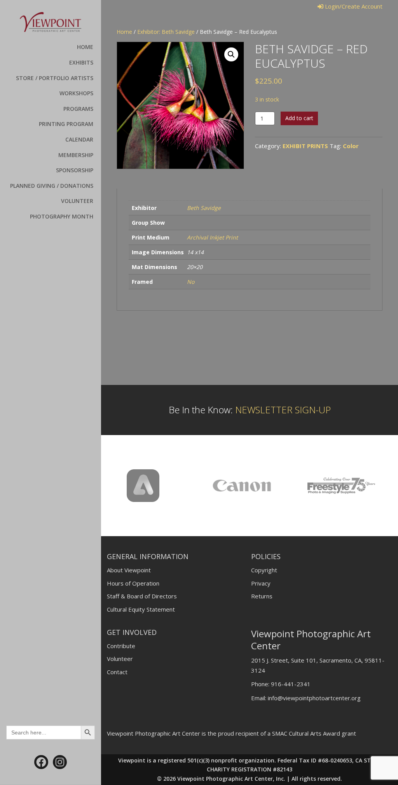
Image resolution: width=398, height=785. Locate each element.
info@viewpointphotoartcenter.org (314, 698)
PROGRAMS (78, 108)
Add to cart (299, 118)
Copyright (264, 570)
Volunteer (120, 659)
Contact (117, 672)
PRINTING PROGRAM (66, 124)
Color (351, 146)
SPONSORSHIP (74, 170)
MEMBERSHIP (75, 155)
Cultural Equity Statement (141, 609)
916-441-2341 (291, 684)
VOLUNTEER (77, 201)
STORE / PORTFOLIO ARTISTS (54, 78)
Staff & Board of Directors (142, 596)
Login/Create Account (352, 6)
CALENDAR (79, 139)
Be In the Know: (250, 409)
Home (124, 31)
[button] (231, 54)
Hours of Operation (133, 583)
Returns (261, 596)
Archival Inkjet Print (212, 237)
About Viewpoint (129, 570)
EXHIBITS (81, 62)
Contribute (121, 646)
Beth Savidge (204, 208)
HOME (85, 47)
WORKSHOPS (76, 93)
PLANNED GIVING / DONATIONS (51, 185)
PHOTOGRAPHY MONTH (61, 216)
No (190, 281)
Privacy (261, 583)
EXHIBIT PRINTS (305, 146)
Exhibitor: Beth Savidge (166, 31)
